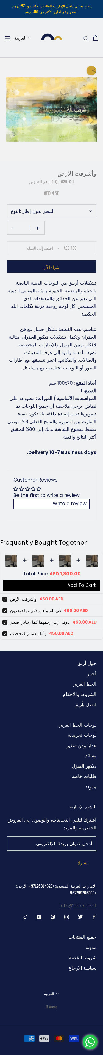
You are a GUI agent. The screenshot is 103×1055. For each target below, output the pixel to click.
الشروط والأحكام (79, 694)
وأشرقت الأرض (23, 599)
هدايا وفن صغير (81, 745)
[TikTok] (25, 916)
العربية (20, 38)
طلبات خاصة (84, 776)
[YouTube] (39, 916)
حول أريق (86, 663)
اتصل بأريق (85, 704)
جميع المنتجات (82, 937)
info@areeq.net (78, 905)
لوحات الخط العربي (77, 725)
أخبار (91, 673)
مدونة (90, 787)
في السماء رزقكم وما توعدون (35, 611)
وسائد (90, 755)
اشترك (82, 863)
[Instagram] (66, 916)
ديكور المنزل (84, 766)
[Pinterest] (53, 916)
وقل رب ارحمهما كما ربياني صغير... (40, 622)
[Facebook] (94, 916)
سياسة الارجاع (82, 968)
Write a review (70, 503)
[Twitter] (80, 916)
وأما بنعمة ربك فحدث (28, 634)
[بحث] (85, 38)
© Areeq (51, 1007)
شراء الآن (51, 267)
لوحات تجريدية (82, 735)
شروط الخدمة (82, 957)
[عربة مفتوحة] (95, 38)
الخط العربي (84, 684)
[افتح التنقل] (7, 38)
